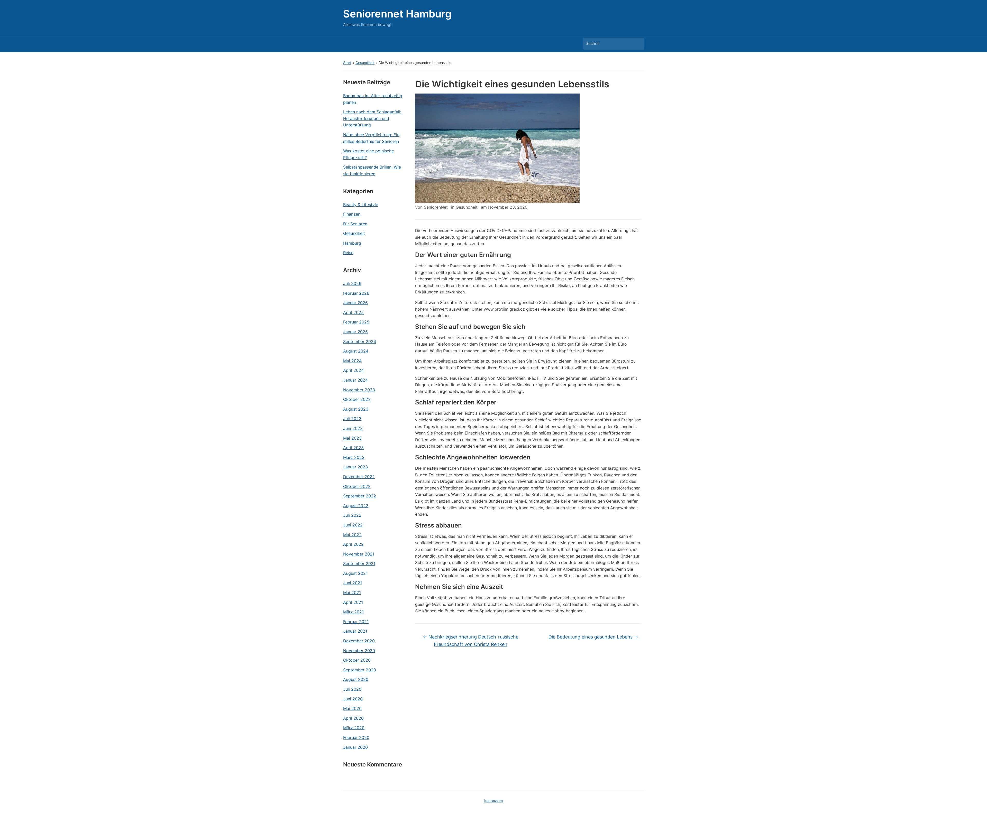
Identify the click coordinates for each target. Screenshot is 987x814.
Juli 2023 (352, 418)
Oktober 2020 (357, 660)
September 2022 (359, 495)
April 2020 (353, 718)
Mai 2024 (352, 360)
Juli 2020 (352, 689)
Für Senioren (355, 223)
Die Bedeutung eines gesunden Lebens (593, 637)
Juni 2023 (353, 428)
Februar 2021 (356, 621)
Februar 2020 (356, 737)
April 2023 (353, 447)
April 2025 (353, 312)
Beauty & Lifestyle (360, 204)
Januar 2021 (355, 631)
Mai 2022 (352, 534)
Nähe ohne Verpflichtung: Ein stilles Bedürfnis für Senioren (371, 138)
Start (347, 62)
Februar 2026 (356, 293)
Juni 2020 (353, 698)
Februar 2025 (356, 322)
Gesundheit (364, 62)
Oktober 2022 (357, 486)
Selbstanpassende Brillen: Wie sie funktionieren (372, 170)
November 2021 (358, 554)
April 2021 (353, 602)
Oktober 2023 (357, 399)
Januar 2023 (355, 466)
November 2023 (359, 389)
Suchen (637, 44)
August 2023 (355, 409)
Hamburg (352, 243)
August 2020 (355, 679)
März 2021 (353, 611)
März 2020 (353, 727)
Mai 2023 (352, 438)
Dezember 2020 (359, 640)
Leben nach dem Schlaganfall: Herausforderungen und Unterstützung (372, 118)
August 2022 (355, 505)
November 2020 (359, 650)
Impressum (493, 800)
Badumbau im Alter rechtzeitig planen (372, 99)
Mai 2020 (352, 708)
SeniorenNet (436, 207)
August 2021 (355, 573)
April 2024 (353, 370)
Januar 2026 (355, 302)
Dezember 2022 (359, 476)
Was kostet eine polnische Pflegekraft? (368, 154)
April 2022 (353, 544)
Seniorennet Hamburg (397, 13)
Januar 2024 (355, 380)
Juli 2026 (352, 283)
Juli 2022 (352, 515)
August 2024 (355, 351)
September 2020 (359, 669)
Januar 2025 (355, 331)
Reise (348, 252)
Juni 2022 (353, 525)
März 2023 (353, 457)
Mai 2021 (352, 592)
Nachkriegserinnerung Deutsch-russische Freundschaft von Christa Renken (470, 640)
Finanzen (351, 214)
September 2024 (359, 341)
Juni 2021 (352, 582)
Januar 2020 (355, 747)
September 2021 (359, 563)
